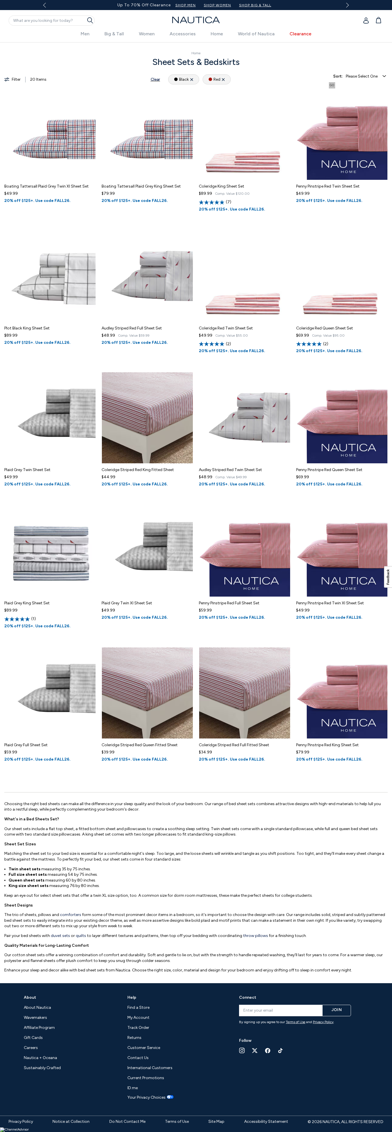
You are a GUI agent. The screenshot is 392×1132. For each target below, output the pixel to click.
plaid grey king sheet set (27, 603)
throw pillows (255, 935)
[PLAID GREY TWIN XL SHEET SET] (147, 551)
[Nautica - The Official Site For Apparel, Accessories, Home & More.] (196, 20)
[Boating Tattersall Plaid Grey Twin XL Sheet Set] (50, 134)
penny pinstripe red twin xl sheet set (330, 603)
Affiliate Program (39, 1027)
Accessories (183, 33)
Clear (155, 79)
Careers (31, 1047)
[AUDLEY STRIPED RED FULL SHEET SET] (147, 276)
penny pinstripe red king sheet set (327, 745)
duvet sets (60, 935)
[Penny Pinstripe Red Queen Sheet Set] (341, 417)
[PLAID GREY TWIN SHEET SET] (50, 417)
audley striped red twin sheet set (230, 469)
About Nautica (37, 1007)
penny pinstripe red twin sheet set (328, 186)
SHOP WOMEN (255, 5)
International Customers (149, 1067)
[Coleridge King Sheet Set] (244, 134)
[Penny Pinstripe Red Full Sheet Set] (244, 551)
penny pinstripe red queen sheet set (329, 469)
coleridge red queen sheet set (324, 328)
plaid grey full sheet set (26, 745)
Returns (134, 1037)
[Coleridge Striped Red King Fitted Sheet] (147, 417)
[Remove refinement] (191, 79)
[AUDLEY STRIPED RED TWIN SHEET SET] (244, 417)
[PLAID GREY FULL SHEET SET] (50, 692)
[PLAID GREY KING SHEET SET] (50, 551)
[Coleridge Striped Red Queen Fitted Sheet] (147, 692)
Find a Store (138, 1007)
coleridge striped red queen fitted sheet (140, 745)
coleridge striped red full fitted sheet (234, 745)
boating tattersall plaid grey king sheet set (141, 186)
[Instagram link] (242, 1050)
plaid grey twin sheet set (27, 469)
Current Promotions (145, 1077)
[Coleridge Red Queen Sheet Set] (341, 276)
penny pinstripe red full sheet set (229, 603)
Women (147, 33)
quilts (81, 935)
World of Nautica (256, 33)
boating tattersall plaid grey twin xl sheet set (46, 186)
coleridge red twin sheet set (226, 328)
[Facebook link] (268, 1050)
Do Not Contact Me (127, 1121)
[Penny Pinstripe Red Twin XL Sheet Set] (341, 551)
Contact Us (138, 1057)
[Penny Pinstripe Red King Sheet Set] (341, 692)
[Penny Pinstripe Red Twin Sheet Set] (341, 134)
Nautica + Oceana (40, 1057)
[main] (196, 510)
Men (85, 33)
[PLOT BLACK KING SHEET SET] (50, 276)
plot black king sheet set (27, 328)
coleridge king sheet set (221, 186)
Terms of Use (295, 1022)
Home (217, 33)
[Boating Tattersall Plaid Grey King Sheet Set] (147, 134)
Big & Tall (114, 33)
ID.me (132, 1087)
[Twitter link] (255, 1050)
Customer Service (143, 1047)
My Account (138, 1017)
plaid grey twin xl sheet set (127, 603)
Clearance (300, 33)
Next (346, 5)
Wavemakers (35, 1017)
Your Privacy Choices (146, 1097)
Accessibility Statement (266, 1121)
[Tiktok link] (281, 1050)
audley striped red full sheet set (132, 328)
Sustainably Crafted (42, 1067)
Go (332, 85)
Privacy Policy (323, 1022)
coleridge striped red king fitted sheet (138, 469)
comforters (71, 914)
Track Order (138, 1027)
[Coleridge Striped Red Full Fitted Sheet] (244, 692)
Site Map (216, 1121)
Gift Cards (33, 1037)
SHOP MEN (224, 5)
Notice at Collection (71, 1121)
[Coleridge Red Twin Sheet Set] (244, 276)
